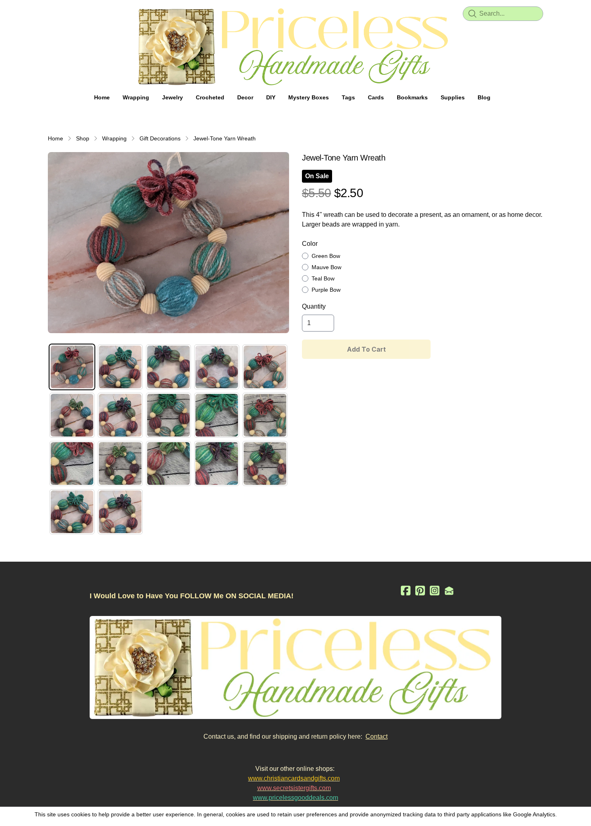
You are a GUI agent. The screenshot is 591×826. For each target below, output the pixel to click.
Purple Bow (326, 289)
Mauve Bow (326, 267)
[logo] (295, 46)
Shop (82, 138)
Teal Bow (323, 278)
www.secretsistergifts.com (294, 788)
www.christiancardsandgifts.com (294, 778)
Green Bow (326, 256)
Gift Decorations (160, 138)
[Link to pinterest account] (420, 590)
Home (55, 138)
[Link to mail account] (449, 590)
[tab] (71, 366)
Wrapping (114, 138)
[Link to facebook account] (405, 590)
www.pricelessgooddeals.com (295, 797)
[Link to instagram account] (434, 590)
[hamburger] (54, 12)
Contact (376, 736)
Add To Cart (366, 349)
